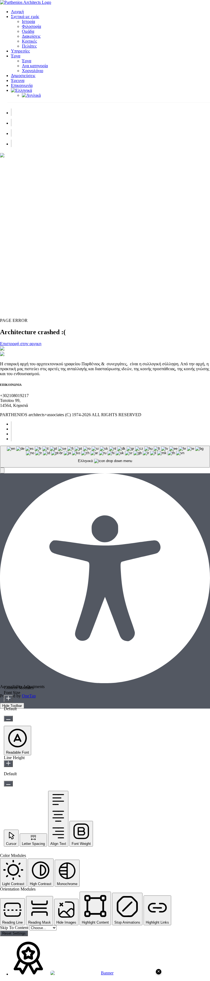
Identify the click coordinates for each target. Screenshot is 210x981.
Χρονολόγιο (32, 70)
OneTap (29, 696)
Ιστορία (28, 21)
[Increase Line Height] (8, 763)
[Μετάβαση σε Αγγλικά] (31, 95)
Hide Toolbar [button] (12, 706)
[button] (2, 470)
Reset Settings (14, 933)
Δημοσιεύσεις (23, 75)
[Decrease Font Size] (8, 718)
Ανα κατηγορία (35, 65)
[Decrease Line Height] (8, 783)
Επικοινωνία (22, 85)
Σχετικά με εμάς (25, 16)
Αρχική (17, 11)
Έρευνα (17, 80)
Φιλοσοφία (31, 26)
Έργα (15, 56)
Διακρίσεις (31, 36)
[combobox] (105, 457)
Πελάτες (29, 46)
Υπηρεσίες (20, 51)
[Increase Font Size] (8, 698)
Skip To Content (15, 927)
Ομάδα (28, 31)
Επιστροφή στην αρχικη (20, 343)
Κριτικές (29, 41)
